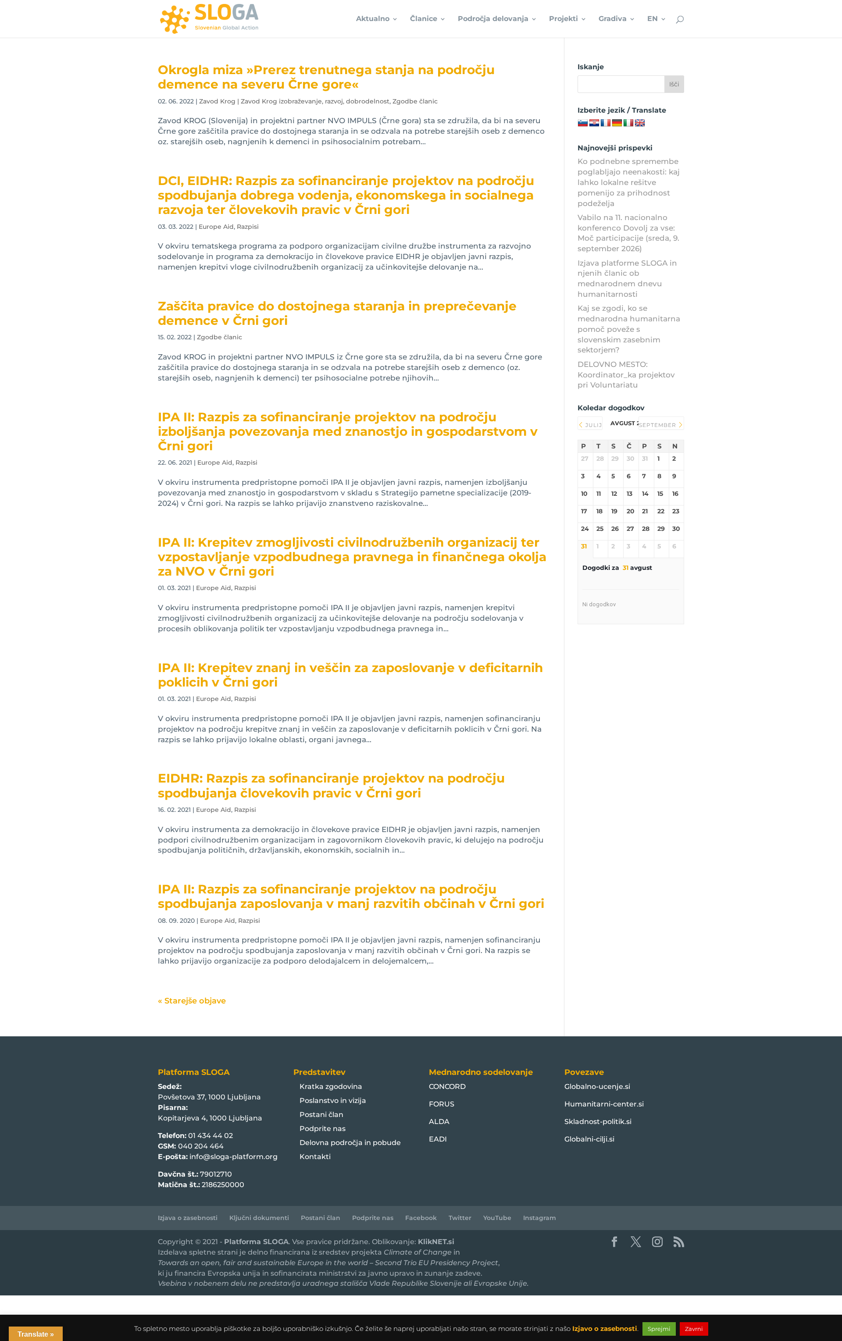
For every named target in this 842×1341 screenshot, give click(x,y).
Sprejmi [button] (659, 1328)
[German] (617, 123)
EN (652, 19)
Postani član (321, 1114)
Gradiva (613, 19)
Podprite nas (323, 1128)
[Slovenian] (583, 123)
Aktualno (372, 19)
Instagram (539, 1218)
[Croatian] (594, 123)
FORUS (441, 1104)
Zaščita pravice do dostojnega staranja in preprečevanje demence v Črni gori (337, 313)
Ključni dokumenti (259, 1218)
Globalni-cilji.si (589, 1139)
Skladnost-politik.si (598, 1121)
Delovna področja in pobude (350, 1142)
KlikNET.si (436, 1242)
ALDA (439, 1121)
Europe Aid (216, 227)
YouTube (497, 1218)
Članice (423, 19)
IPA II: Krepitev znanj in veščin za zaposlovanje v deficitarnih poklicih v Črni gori (350, 675)
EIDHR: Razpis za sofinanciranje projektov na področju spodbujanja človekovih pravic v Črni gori (331, 785)
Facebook (421, 1218)
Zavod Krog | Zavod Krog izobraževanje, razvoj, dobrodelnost (294, 101)
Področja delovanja (493, 19)
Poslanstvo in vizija (333, 1100)
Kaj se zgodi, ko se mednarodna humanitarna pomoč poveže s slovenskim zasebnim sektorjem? (629, 329)
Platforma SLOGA (256, 1242)
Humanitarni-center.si (604, 1104)
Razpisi (248, 227)
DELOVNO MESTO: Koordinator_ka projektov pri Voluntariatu (626, 375)
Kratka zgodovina (331, 1086)
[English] (640, 123)
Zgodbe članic (415, 101)
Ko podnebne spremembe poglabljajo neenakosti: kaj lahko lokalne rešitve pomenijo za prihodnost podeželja (629, 182)
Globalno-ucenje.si (597, 1086)
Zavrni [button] (694, 1328)
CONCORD (447, 1086)
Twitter (460, 1218)
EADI (438, 1139)
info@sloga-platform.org (233, 1156)
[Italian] (628, 123)
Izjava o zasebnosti (188, 1218)
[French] (605, 123)
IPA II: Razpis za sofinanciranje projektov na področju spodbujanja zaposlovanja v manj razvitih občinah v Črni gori (351, 896)
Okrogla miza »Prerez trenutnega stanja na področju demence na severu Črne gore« (326, 77)
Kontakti (315, 1156)
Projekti (563, 19)
